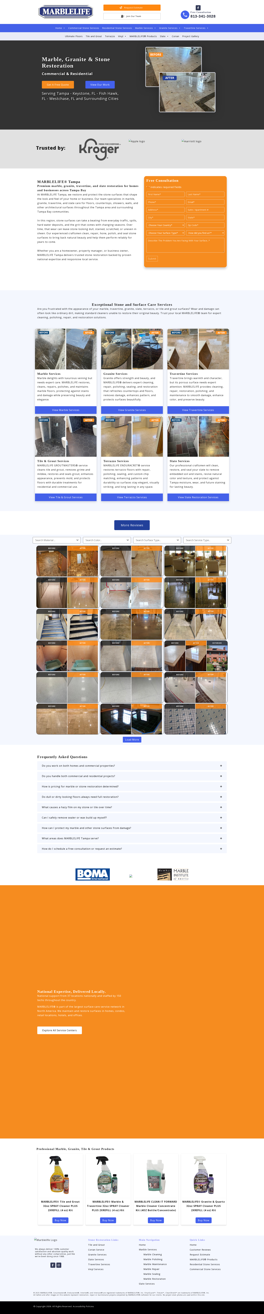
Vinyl (120, 36)
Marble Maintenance (155, 1264)
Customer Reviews (200, 1249)
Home (58, 28)
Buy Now (60, 1220)
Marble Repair (151, 1269)
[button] (132, 765)
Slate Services (96, 1259)
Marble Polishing (153, 1259)
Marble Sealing (151, 1273)
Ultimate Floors (74, 36)
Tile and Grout (94, 36)
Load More (132, 739)
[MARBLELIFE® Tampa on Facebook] (198, 7)
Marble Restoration (154, 1278)
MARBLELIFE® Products (143, 36)
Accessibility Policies (83, 1306)
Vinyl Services (96, 1269)
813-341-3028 (203, 16)
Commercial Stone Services (83, 28)
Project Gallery (190, 36)
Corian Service (96, 1249)
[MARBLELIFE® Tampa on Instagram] (58, 1265)
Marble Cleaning (152, 1254)
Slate (163, 36)
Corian (175, 36)
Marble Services (144, 28)
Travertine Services (194, 28)
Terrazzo (110, 36)
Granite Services (168, 28)
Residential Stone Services (117, 28)
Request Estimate (200, 1254)
